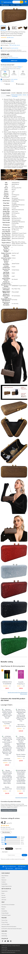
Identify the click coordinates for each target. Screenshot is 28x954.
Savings (18, 5)
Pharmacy (4, 906)
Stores (3, 893)
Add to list (7, 84)
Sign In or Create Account (10, 866)
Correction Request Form (9, 810)
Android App (4, 935)
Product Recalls (5, 913)
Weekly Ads (19, 868)
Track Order (10, 868)
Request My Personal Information (9, 926)
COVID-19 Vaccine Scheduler (8, 904)
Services (12, 5)
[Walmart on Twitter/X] (5, 941)
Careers (3, 877)
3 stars (2, 840)
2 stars (2, 842)
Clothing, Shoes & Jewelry (16, 94)
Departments (6, 5)
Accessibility (4, 911)
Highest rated (18, 848)
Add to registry (21, 84)
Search (24, 855)
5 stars (2, 837)
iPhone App (4, 933)
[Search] (21, 2)
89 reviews (11, 37)
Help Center (23, 866)
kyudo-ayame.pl (14, 48)
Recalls (3, 909)
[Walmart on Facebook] (2, 941)
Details (12, 81)
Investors (4, 882)
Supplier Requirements (7, 886)
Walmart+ (4, 897)
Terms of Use (4, 920)
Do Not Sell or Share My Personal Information (12, 928)
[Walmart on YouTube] (8, 941)
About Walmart (5, 875)
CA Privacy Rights (5, 924)
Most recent (9, 848)
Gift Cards (4, 899)
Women (24, 94)
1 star (3, 844)
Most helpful (5, 851)
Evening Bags (14, 96)
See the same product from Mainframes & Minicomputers (17, 693)
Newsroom (4, 880)
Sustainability (4, 884)
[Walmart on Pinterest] (11, 941)
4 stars (2, 838)
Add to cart (14, 60)
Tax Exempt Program (6, 915)
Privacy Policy (5, 922)
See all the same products (21, 797)
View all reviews (6, 832)
